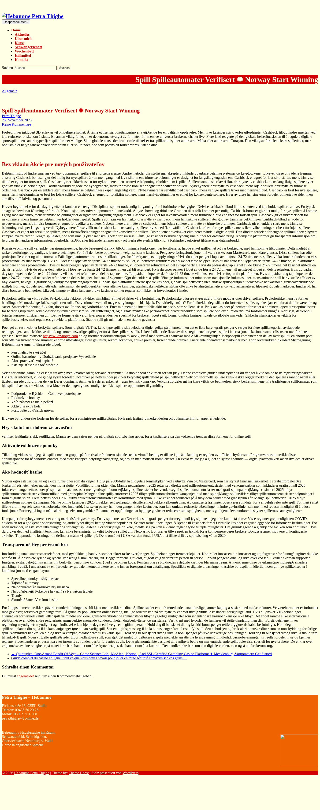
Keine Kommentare (16, 124)
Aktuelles (22, 34)
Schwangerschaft (28, 47)
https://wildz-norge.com (60, 336)
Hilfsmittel (23, 55)
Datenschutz (309, 804)
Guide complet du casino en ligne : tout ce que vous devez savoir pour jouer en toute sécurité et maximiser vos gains (99, 658)
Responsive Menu (16, 22)
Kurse (19, 43)
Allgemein (9, 91)
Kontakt (21, 60)
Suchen (8, 68)
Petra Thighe (11, 116)
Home (16, 30)
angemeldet (25, 676)
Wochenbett (24, 51)
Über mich (23, 39)
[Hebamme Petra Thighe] (32, 16)
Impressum (308, 795)
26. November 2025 (17, 120)
